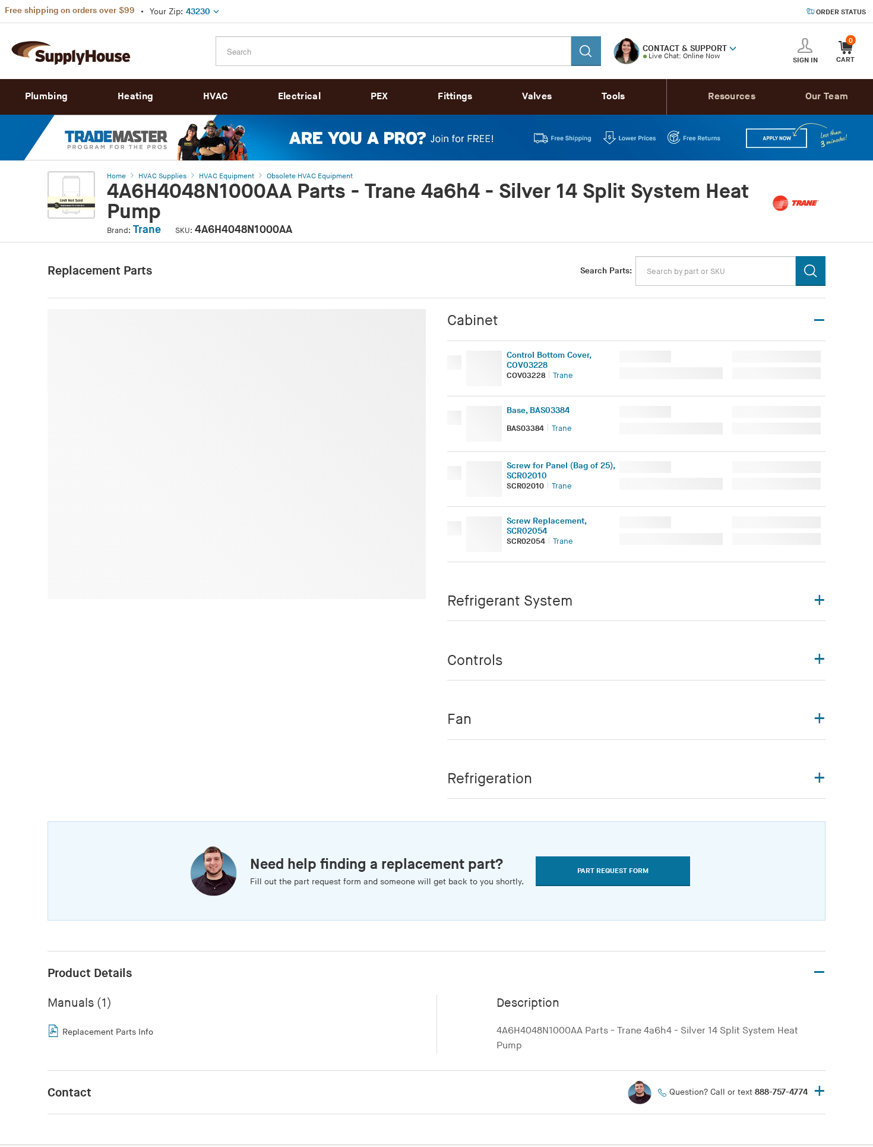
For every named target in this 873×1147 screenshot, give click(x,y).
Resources (731, 96)
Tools (613, 96)
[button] (733, 48)
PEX (379, 96)
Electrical (299, 96)
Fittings (455, 96)
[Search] (586, 51)
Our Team (826, 96)
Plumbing (46, 96)
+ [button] (819, 1092)
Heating (135, 96)
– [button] (819, 972)
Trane (147, 229)
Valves (537, 96)
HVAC (215, 96)
